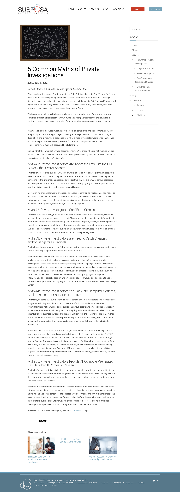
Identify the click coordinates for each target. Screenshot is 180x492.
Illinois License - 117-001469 (64, 483)
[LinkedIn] (154, 480)
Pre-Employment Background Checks (143, 80)
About (135, 50)
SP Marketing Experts (82, 480)
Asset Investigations (146, 73)
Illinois (140, 110)
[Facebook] (158, 480)
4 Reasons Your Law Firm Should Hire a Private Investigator (39, 459)
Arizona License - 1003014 (43, 483)
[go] (155, 29)
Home (135, 45)
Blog (40, 55)
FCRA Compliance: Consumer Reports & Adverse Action (72, 440)
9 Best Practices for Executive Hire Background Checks (102, 458)
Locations (136, 100)
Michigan (141, 115)
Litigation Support (145, 68)
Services (135, 55)
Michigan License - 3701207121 (110, 483)
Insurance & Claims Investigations (144, 61)
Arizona (140, 105)
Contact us (77, 410)
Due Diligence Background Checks (143, 88)
